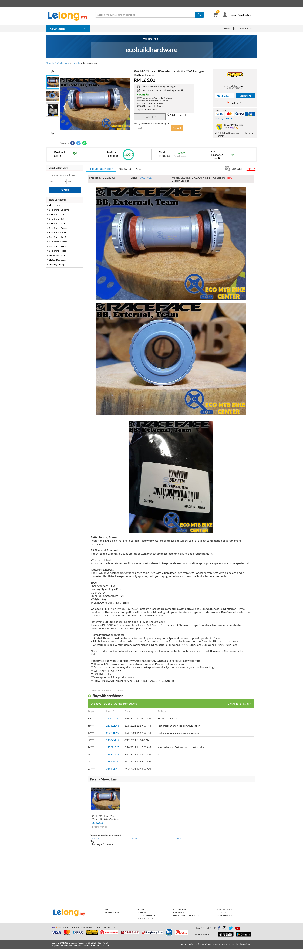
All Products (54, 205)
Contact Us (179, 909)
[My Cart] (215, 15)
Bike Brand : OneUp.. (58, 228)
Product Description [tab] (101, 168)
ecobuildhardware (234, 85)
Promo (226, 28)
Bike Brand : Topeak (58, 250)
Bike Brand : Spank (57, 246)
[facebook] (219, 928)
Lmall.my (222, 912)
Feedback (178, 912)
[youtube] (237, 928)
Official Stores (244, 28)
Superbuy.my (224, 915)
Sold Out (150, 116)
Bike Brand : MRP (57, 223)
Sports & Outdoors (57, 63)
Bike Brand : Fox (56, 214)
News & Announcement (186, 915)
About (140, 909)
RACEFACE (145, 177)
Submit (177, 128)
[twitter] (231, 928)
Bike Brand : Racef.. (58, 237)
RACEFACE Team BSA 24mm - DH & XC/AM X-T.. (105, 817)
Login (233, 14)
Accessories (90, 63)
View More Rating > (239, 703)
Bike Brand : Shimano (59, 241)
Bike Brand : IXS (56, 219)
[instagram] (224, 928)
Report (250, 168)
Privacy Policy (145, 918)
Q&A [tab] (139, 168)
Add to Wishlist (100, 827)
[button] (53, 71)
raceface (178, 838)
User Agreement (146, 915)
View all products (181, 156)
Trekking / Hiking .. (57, 264)
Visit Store (245, 95)
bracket (95, 838)
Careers (141, 912)
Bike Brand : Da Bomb (59, 209)
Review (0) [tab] (124, 168)
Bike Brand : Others (58, 232)
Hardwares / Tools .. (58, 255)
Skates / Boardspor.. (58, 260)
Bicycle (76, 63)
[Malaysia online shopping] (69, 16)
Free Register (245, 14)
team (135, 838)
